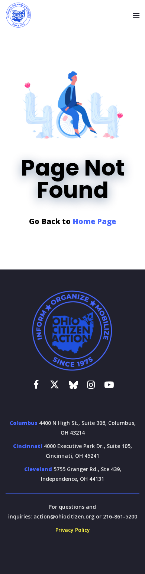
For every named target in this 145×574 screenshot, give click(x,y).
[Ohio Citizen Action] (19, 15)
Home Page (94, 221)
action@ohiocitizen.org (63, 516)
